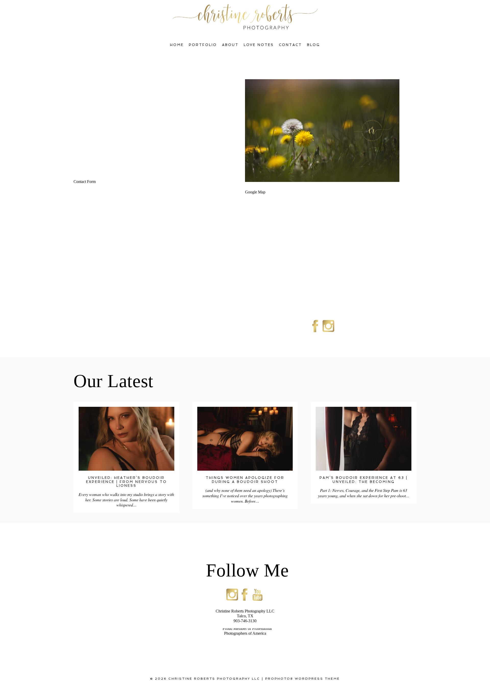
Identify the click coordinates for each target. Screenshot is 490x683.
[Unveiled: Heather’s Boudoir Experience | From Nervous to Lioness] (126, 439)
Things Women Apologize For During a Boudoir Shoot (245, 480)
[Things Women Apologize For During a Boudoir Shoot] (245, 439)
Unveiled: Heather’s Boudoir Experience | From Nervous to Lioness (126, 482)
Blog (313, 45)
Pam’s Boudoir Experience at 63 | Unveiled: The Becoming (364, 480)
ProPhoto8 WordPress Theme (302, 678)
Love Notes (259, 45)
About (230, 45)
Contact (290, 45)
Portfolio (203, 45)
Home (177, 45)
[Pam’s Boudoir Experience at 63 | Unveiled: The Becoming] (363, 439)
